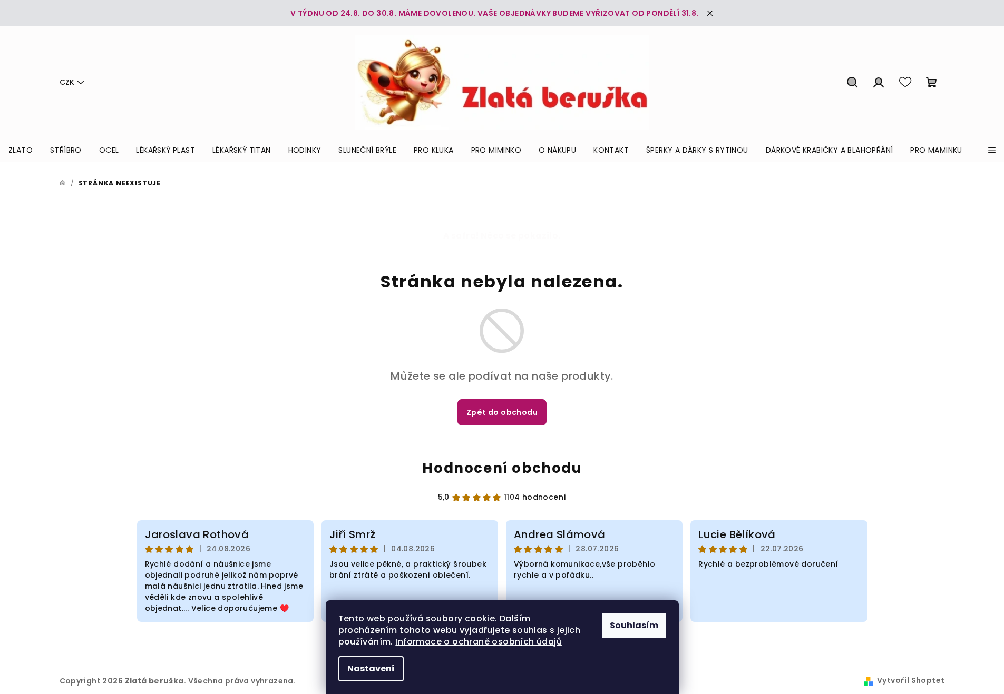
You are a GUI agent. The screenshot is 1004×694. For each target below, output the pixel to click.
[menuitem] (20, 150)
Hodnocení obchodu (501, 468)
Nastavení (371, 668)
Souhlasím (634, 625)
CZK (67, 82)
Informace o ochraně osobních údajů (478, 642)
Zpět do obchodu (502, 412)
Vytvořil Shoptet (910, 680)
